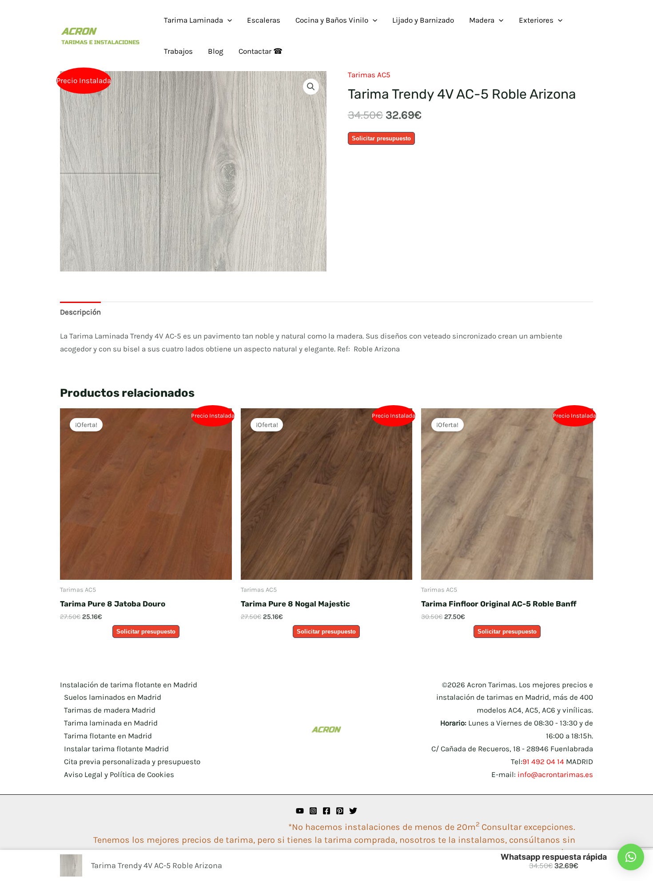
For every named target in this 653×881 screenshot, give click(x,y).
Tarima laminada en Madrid (111, 722)
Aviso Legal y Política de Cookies (119, 774)
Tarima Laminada (193, 20)
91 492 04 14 (543, 761)
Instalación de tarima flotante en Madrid (128, 684)
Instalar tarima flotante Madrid (116, 748)
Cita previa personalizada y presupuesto (132, 761)
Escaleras (263, 20)
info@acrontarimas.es (555, 774)
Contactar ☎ (261, 51)
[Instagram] (313, 811)
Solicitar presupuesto (381, 138)
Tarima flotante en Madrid (108, 735)
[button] (227, 20)
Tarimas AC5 (369, 74)
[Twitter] (353, 811)
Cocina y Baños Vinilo (331, 20)
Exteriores (536, 20)
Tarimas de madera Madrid (109, 710)
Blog (215, 51)
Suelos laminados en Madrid (112, 697)
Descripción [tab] (80, 311)
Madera (481, 20)
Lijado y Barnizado (423, 20)
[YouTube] (300, 811)
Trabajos (178, 51)
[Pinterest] (340, 811)
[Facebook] (326, 811)
